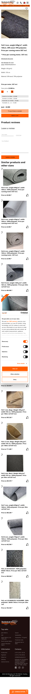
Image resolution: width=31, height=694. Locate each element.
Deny (14, 379)
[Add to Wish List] (26, 8)
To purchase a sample (15, 111)
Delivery (3, 659)
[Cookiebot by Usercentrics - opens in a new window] (21, 313)
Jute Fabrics (4, 633)
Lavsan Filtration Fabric (5, 644)
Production (4, 652)
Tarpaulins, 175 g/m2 (21, 637)
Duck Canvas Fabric (6, 641)
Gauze (17, 633)
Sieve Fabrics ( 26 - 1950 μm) (6, 638)
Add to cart (14, 115)
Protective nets (19, 640)
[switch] (25, 346)
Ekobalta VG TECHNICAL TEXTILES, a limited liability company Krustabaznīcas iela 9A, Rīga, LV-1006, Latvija (21, 662)
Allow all (14, 368)
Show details (21, 363)
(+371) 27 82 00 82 (20, 655)
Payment (3, 655)
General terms (5, 661)
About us (3, 657)
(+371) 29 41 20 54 (20, 652)
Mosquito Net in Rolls (19, 643)
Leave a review (10, 157)
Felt (2, 635)
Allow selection (14, 374)
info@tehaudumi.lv (20, 657)
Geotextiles (18, 635)
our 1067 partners (12, 321)
